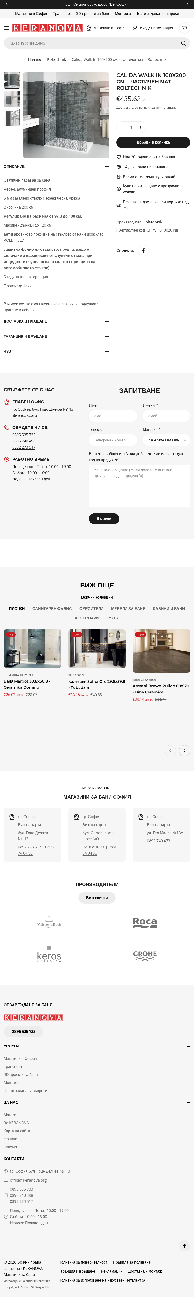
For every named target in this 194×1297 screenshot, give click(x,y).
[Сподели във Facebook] (143, 250)
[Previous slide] (170, 750)
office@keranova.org (28, 1180)
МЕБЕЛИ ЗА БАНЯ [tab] (128, 608)
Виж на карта (29, 824)
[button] (6, 4)
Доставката (125, 107)
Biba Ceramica (144, 680)
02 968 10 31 (94, 847)
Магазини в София (31, 13)
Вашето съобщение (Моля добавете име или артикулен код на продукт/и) (137, 456)
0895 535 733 (23, 434)
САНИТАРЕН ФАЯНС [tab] (52, 608)
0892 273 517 (23, 447)
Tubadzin (76, 675)
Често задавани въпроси (157, 13)
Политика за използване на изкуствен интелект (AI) (103, 1280)
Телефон (97, 429)
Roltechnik (56, 59)
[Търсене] (183, 43)
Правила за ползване (132, 1262)
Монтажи (123, 13)
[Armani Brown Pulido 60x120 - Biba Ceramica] (161, 651)
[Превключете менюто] (6, 28)
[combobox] (97, 43)
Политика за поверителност (82, 1262)
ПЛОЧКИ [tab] (17, 608)
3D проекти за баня (93, 13)
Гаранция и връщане (76, 1271)
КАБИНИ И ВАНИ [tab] (169, 608)
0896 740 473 (158, 840)
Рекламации (112, 1271)
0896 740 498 (23, 441)
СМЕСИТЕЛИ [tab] (91, 608)
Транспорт (62, 13)
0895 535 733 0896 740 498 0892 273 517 (21, 1195)
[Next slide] (184, 750)
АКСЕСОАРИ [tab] (87, 618)
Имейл (150, 405)
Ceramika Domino (18, 675)
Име (93, 405)
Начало (34, 59)
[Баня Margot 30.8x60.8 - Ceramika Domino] (32, 648)
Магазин (152, 429)
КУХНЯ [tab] (112, 618)
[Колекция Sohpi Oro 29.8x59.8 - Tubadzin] (97, 648)
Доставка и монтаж (145, 1271)
